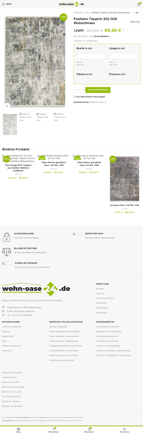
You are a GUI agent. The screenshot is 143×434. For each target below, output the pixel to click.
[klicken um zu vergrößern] (7, 106)
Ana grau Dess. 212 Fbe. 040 (124, 205)
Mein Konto (101, 303)
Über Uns (100, 294)
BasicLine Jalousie (10, 382)
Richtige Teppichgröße (12, 406)
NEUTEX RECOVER (11, 397)
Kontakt (99, 289)
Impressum (7, 351)
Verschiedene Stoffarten (107, 327)
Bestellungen (102, 308)
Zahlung (5, 332)
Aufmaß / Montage (58, 327)
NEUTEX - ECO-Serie (12, 392)
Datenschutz (8, 336)
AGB (4, 341)
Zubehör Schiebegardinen (108, 346)
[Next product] (139, 12)
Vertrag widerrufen (105, 298)
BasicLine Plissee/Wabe (13, 387)
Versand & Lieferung (11, 327)
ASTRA (18, 174)
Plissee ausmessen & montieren (63, 356)
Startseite (78, 13)
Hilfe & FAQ (101, 313)
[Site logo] (71, 4)
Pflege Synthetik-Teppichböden (64, 336)
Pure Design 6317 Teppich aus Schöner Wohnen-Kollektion (18, 168)
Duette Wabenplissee (12, 373)
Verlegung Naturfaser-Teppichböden (113, 351)
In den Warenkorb (98, 90)
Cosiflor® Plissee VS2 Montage (63, 351)
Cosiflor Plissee (9, 378)
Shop (87, 13)
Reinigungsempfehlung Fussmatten (65, 346)
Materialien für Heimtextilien (109, 332)
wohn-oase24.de (22, 417)
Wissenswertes (105, 322)
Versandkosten (101, 36)
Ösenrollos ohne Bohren (107, 341)
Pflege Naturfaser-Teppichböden (64, 332)
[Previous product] (134, 12)
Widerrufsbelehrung (11, 346)
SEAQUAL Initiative (11, 401)
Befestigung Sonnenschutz (61, 360)
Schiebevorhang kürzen (107, 336)
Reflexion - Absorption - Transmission (113, 356)
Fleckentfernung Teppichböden (63, 341)
